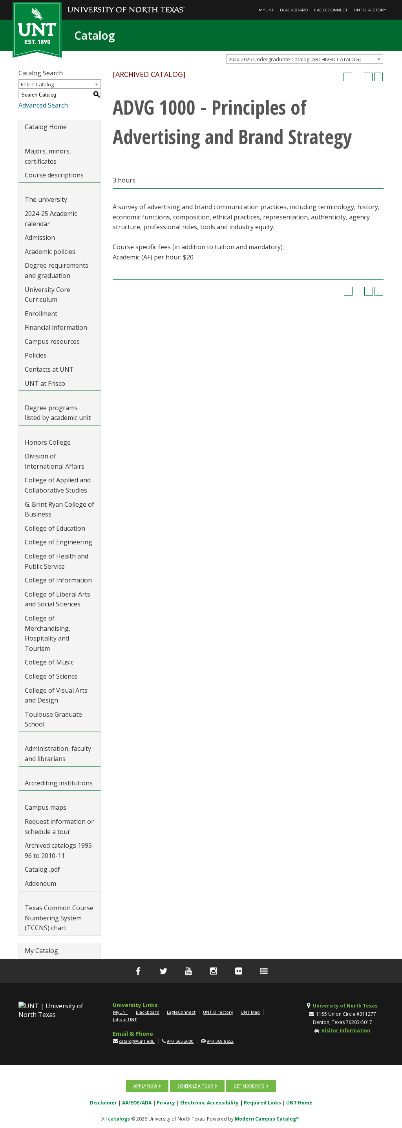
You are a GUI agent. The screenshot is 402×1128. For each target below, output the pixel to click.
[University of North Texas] (126, 4)
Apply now (145, 1086)
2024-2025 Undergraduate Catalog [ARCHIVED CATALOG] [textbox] (294, 59)
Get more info (249, 1086)
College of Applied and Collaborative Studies (58, 485)
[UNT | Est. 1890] (37, 29)
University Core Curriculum (47, 294)
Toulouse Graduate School (53, 719)
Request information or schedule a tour (59, 826)
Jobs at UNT (125, 1019)
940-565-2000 (180, 1041)
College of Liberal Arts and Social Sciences (57, 599)
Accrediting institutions (59, 783)
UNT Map (250, 1012)
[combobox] (304, 59)
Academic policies (50, 251)
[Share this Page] (358, 77)
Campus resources (52, 341)
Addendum (40, 883)
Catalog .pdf (42, 869)
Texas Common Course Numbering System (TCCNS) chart (59, 917)
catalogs (119, 1118)
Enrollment (41, 313)
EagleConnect (330, 10)
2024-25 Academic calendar (51, 218)
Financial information (56, 327)
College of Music (49, 662)
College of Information (58, 580)
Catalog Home (46, 126)
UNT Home (299, 1102)
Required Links (262, 1102)
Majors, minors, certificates (48, 156)
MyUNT (266, 10)
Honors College (48, 442)
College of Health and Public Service (56, 561)
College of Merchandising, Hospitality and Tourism (47, 633)
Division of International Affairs (54, 461)
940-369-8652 (220, 1041)
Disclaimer (103, 1102)
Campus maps (45, 807)
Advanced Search (43, 105)
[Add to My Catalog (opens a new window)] (348, 77)
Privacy (166, 1102)
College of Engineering (58, 542)
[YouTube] (188, 971)
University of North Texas (345, 1005)
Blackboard (294, 10)
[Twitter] (163, 971)
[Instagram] (213, 971)
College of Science (51, 676)
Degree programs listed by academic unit (58, 412)
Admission (40, 237)
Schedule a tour (195, 1086)
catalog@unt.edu (137, 1041)
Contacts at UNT (49, 369)
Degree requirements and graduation (56, 270)
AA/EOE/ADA (137, 1102)
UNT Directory (370, 10)
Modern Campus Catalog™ (267, 1118)
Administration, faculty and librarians (58, 753)
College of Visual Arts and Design (56, 695)
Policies (36, 355)
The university (46, 199)
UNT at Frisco (45, 383)
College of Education (55, 528)
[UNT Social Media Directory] (264, 971)
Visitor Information (346, 1030)
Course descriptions (54, 175)
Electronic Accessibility (209, 1102)
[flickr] (239, 971)
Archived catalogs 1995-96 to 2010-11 (59, 850)
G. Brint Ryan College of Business (59, 509)
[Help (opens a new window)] (378, 77)
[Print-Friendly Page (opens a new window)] (368, 77)
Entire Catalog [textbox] (37, 84)
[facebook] (138, 971)
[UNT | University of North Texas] (51, 1010)
